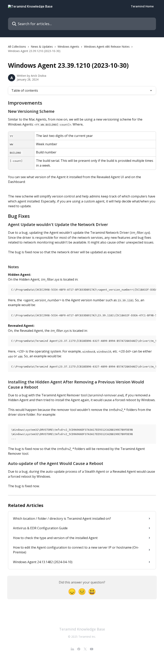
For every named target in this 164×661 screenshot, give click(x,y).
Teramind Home (142, 6)
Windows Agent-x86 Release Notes (107, 46)
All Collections (17, 46)
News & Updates (42, 46)
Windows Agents (68, 46)
